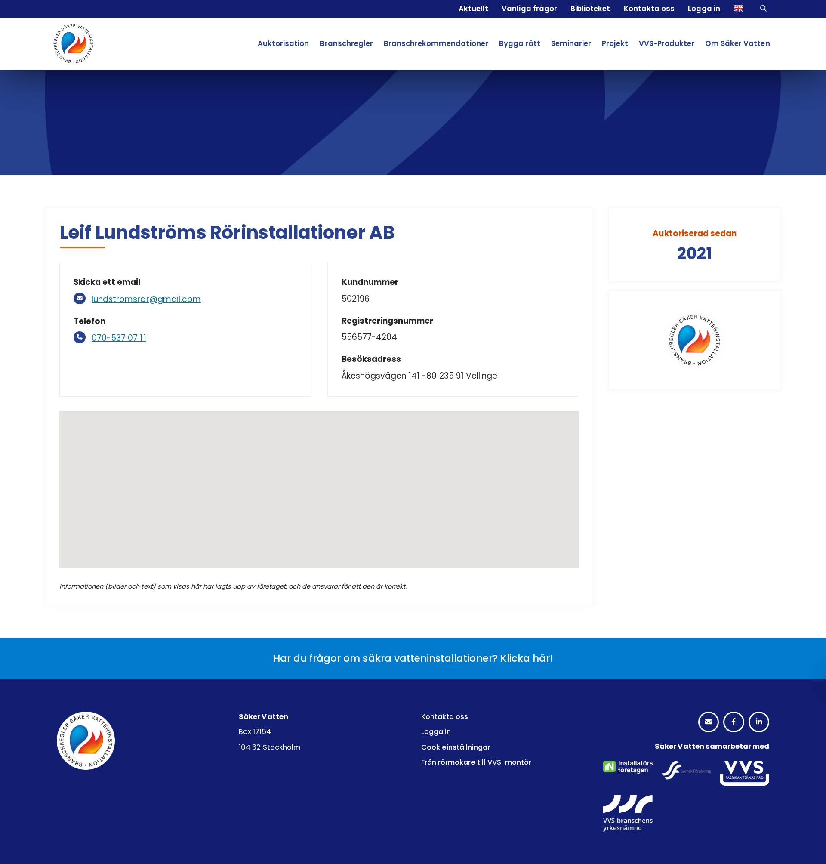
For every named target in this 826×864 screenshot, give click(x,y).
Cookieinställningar (455, 747)
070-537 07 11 (119, 338)
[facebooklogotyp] (733, 722)
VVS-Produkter (666, 43)
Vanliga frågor (529, 8)
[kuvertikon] (708, 722)
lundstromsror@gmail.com (146, 299)
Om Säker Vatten (737, 43)
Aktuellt (473, 8)
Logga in (704, 8)
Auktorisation (283, 43)
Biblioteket (590, 8)
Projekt (615, 43)
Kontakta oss (649, 8)
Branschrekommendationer (436, 43)
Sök (764, 9)
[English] (740, 9)
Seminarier (571, 43)
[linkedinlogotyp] (759, 722)
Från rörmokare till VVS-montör (476, 762)
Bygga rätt (519, 43)
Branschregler (346, 43)
